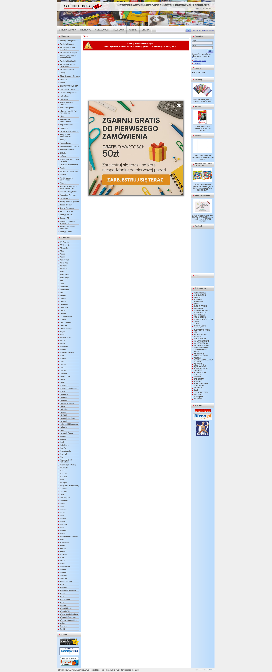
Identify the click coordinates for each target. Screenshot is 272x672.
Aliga (62, 251)
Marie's (63, 448)
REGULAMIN (119, 30)
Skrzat (62, 560)
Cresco (63, 314)
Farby (62, 83)
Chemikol (64, 305)
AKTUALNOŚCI (102, 30)
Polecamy (198, 79)
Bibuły (62, 73)
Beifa (62, 284)
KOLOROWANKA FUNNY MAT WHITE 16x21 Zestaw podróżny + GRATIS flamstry (202, 218)
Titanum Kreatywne (68, 590)
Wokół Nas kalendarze (69, 614)
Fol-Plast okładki (67, 352)
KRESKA (63, 415)
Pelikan (63, 519)
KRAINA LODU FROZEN (200, 327)
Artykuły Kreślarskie (68, 61)
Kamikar (63, 397)
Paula (62, 513)
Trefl (62, 602)
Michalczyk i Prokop (68, 465)
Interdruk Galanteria (68, 388)
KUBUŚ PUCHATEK (202, 330)
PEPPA (196, 352)
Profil (62, 539)
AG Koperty (65, 245)
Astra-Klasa (65, 275)
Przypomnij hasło (199, 61)
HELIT (62, 379)
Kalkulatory (64, 99)
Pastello (63, 510)
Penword (63, 524)
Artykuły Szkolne (67, 69)
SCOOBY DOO (200, 372)
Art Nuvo (63, 266)
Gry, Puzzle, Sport (67, 89)
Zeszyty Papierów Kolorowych (67, 227)
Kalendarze (64, 96)
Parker (62, 504)
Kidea (62, 406)
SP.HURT (197, 377)
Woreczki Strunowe (68, 617)
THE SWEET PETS (201, 392)
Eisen (62, 334)
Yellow (62, 623)
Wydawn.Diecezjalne (68, 620)
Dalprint (63, 320)
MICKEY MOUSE (200, 334)
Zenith (62, 629)
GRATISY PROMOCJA (69, 86)
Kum (62, 430)
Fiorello (63, 349)
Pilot (62, 527)
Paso (62, 507)
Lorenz (63, 436)
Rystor (62, 551)
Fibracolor (64, 346)
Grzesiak (63, 373)
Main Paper (64, 445)
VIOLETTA (198, 394)
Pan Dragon (65, 498)
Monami (63, 474)
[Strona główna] (136, 26)
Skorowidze (65, 198)
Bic (61, 293)
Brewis (63, 296)
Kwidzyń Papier (66, 433)
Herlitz (62, 382)
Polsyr (62, 533)
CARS (196, 304)
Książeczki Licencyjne (69, 424)
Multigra (63, 483)
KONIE (196, 324)
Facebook (198, 226)
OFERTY (145, 30)
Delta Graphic (65, 323)
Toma (62, 593)
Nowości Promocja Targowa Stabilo (201, 348)
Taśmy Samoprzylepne (69, 201)
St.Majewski (65, 566)
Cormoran (64, 308)
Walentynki (198, 397)
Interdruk (64, 385)
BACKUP (197, 297)
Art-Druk (63, 269)
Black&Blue (198, 302)
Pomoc (194, 58)
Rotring (63, 548)
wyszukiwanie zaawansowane (203, 30)
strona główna (64, 670)
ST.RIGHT (198, 381)
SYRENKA (198, 388)
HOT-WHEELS (199, 315)
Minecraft (197, 336)
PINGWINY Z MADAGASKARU (201, 355)
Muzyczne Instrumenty (69, 486)
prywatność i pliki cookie (93, 670)
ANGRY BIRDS (200, 295)
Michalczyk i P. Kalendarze (66, 461)
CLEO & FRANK (200, 306)
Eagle (62, 331)
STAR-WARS (199, 386)
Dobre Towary (65, 328)
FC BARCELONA (201, 313)
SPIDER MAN (199, 379)
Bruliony (63, 79)
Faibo (62, 343)
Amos (62, 254)
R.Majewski (64, 542)
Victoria (63, 605)
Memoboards (65, 451)
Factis (62, 340)
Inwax (62, 391)
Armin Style (65, 260)
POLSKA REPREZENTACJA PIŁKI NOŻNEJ (203, 360)
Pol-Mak (63, 530)
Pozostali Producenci (69, 536)
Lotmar (63, 439)
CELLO (63, 302)
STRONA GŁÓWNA (67, 30)
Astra (62, 272)
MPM (62, 480)
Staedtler (63, 575)
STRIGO (63, 578)
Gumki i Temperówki (68, 93)
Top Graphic (65, 599)
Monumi (63, 477)
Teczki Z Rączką (66, 211)
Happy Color (65, 376)
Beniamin (64, 287)
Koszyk (198, 68)
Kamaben (64, 394)
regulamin (76, 670)
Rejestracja (197, 63)
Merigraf (63, 454)
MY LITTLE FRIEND (202, 341)
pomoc (128, 670)
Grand (62, 367)
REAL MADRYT (200, 366)
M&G (62, 442)
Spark (62, 563)
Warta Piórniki (65, 608)
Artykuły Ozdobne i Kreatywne (68, 65)
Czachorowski (66, 317)
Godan (63, 364)
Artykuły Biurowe (67, 44)
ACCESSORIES (200, 293)
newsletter (119, 670)
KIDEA (196, 321)
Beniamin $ (64, 290)
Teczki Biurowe (66, 205)
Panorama (64, 501)
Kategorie (65, 36)
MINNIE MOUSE (200, 339)
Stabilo (63, 569)
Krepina (63, 412)
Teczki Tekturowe (67, 208)
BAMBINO (198, 299)
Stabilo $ (63, 572)
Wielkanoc (198, 399)
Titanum (63, 587)
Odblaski (63, 492)
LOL (195, 332)
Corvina (63, 311)
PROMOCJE (85, 30)
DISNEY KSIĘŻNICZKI (202, 310)
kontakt (135, 670)
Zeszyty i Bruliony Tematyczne (67, 222)
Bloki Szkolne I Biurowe (70, 76)
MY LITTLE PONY (201, 343)
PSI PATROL (199, 364)
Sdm (62, 557)
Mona (62, 471)
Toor (62, 596)
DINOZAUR (198, 308)
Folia (62, 355)
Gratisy (63, 370)
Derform (63, 325)
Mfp (61, 457)
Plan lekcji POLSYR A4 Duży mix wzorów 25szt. (203, 100)
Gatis (62, 361)
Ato (61, 281)
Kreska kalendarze (67, 418)
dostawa (109, 670)
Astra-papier (65, 278)
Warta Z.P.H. (65, 611)
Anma (62, 257)
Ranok (62, 545)
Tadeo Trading (66, 581)
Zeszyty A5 (64, 218)
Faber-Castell (65, 337)
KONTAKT (133, 30)
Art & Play (64, 263)
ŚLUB (196, 390)
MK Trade (64, 468)
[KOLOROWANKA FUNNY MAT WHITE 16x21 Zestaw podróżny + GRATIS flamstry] (203, 212)
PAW (62, 516)
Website (212, 670)
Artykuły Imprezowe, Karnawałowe (68, 57)
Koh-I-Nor (64, 409)
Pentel (62, 522)
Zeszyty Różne (66, 232)
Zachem (63, 626)
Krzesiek (63, 421)
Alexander (64, 248)
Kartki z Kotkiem (67, 403)
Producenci (65, 237)
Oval (62, 495)
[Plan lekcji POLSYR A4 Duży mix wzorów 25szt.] (203, 97)
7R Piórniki (64, 242)
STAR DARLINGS (201, 383)
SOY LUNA (198, 375)
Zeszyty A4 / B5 (66, 215)
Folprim (63, 358)
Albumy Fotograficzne (69, 41)
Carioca (63, 299)
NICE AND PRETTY (201, 345)
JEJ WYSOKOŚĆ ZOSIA (203, 319)
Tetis (62, 584)
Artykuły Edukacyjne (68, 52)
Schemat (63, 554)
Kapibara (63, 400)
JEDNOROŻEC (200, 317)
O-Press (63, 489)
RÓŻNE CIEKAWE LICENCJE (201, 369)
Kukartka (63, 427)
